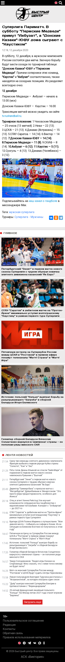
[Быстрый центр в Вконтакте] (34, 643)
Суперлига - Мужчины (29, 217)
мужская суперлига (21, 212)
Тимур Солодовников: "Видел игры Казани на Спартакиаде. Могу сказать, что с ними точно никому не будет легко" (36, 564)
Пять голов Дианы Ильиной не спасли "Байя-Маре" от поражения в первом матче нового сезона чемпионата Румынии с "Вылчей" (36, 473)
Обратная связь (13, 633)
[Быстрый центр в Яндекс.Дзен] (24, 643)
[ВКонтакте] (51, 218)
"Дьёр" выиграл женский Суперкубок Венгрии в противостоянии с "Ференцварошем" (33, 584)
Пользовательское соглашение (23, 620)
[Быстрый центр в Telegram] (29, 643)
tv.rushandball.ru (11, 116)
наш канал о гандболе (43, 201)
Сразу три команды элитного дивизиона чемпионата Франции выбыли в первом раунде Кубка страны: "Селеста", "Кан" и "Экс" (36, 463)
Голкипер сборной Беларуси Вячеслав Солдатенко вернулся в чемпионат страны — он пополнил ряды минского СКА (35, 554)
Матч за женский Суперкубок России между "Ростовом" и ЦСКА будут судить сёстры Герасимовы (36, 571)
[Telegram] (61, 218)
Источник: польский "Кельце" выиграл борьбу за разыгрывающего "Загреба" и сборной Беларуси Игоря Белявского (33, 545)
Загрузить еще (32, 602)
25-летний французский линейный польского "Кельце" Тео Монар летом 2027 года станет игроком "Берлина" (36, 593)
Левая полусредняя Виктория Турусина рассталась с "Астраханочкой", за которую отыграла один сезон (36, 578)
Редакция (9, 624)
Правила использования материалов (27, 637)
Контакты (9, 629)
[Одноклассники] (56, 218)
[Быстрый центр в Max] (39, 643)
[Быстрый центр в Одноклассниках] (44, 643)
